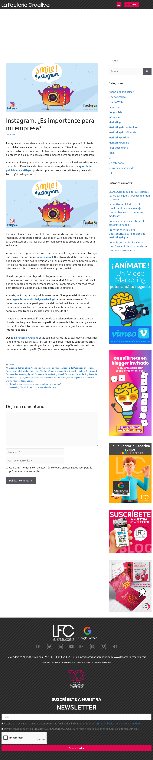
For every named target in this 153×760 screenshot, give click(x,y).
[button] (119, 4)
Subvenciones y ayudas (122, 167)
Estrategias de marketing (76, 374)
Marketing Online (119, 142)
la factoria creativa (34, 377)
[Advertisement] (76, 32)
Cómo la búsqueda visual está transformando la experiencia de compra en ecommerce (128, 246)
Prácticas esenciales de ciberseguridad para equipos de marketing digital (127, 233)
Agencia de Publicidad (121, 91)
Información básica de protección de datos (117, 723)
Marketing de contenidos (123, 127)
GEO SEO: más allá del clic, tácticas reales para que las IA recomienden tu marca (129, 195)
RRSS (11, 364)
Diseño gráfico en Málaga (52, 371)
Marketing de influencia (122, 132)
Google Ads (115, 111)
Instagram (19, 377)
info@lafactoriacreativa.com (96, 656)
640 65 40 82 (70, 656)
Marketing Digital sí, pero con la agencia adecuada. (33, 387)
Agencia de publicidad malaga (20, 371)
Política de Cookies (103, 662)
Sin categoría (116, 162)
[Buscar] (147, 71)
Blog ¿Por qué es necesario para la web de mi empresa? (35, 383)
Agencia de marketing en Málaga (46, 367)
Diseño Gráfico (117, 96)
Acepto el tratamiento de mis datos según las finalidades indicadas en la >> (73, 723)
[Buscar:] (126, 71)
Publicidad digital (118, 147)
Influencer (115, 117)
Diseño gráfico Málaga (74, 371)
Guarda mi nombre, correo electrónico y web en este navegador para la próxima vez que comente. (50, 469)
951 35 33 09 (53, 656)
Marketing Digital (75, 377)
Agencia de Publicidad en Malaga (77, 367)
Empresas (114, 106)
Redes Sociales (27, 380)
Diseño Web (91, 371)
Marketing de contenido (54, 377)
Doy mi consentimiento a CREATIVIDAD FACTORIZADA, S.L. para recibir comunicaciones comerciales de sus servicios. (71, 728)
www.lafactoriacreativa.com (130, 656)
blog (37, 371)
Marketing (115, 122)
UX (110, 172)
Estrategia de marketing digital (49, 374)
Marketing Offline (119, 137)
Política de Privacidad (85, 662)
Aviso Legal (71, 662)
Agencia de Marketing (19, 367)
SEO (111, 157)
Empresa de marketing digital (20, 374)
